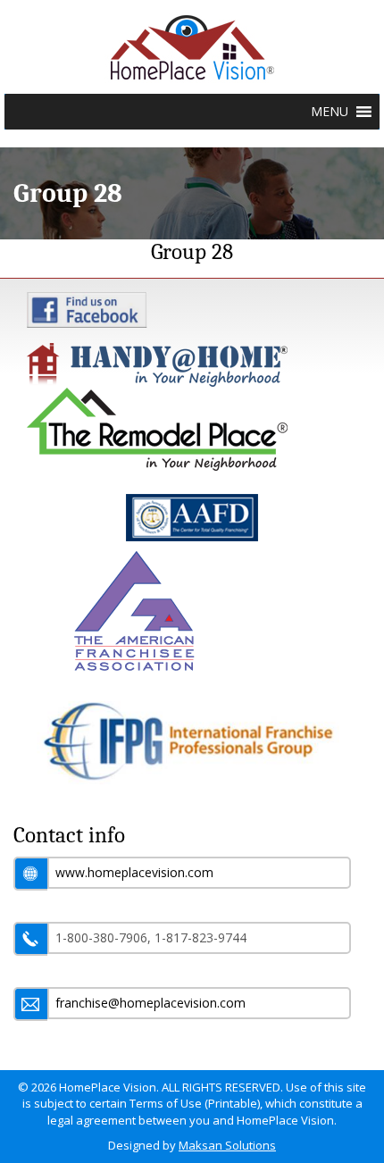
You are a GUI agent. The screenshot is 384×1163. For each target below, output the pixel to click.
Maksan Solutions (227, 1145)
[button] (329, 112)
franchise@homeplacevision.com (150, 1002)
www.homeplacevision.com (134, 872)
